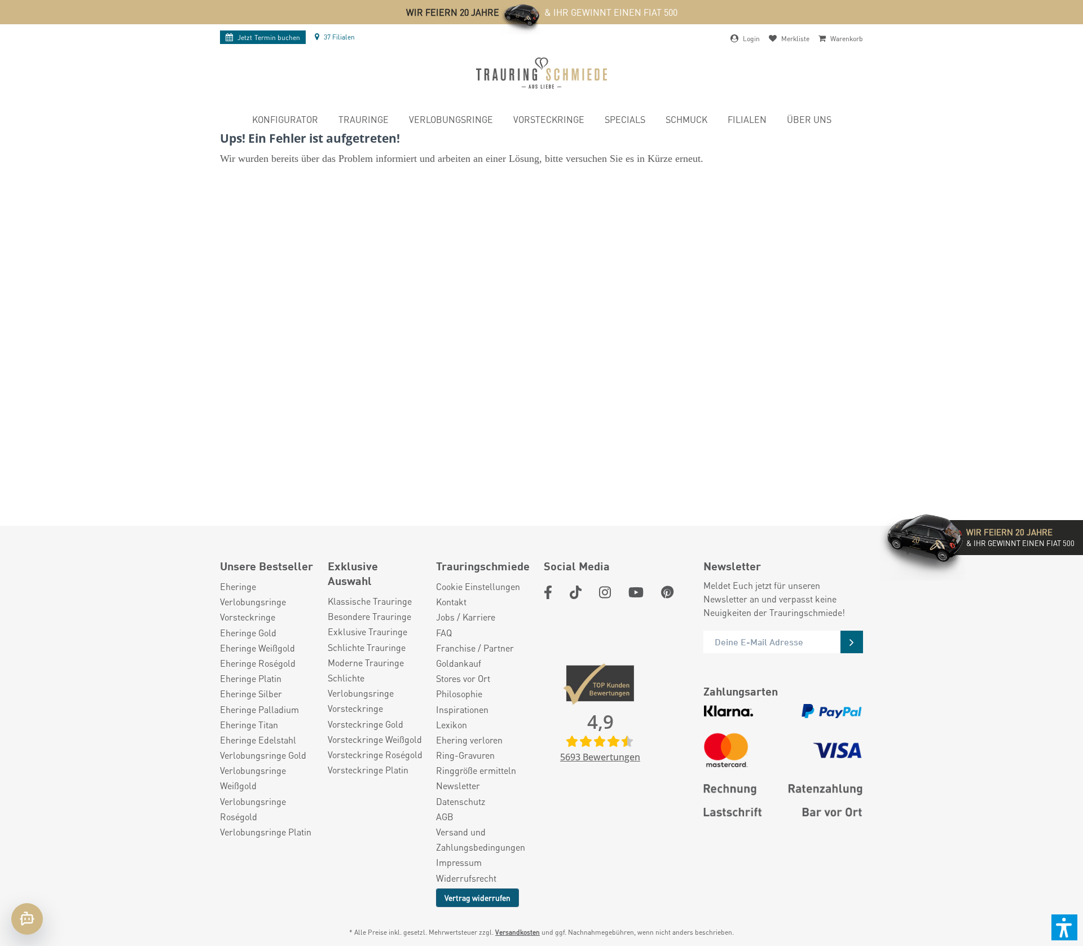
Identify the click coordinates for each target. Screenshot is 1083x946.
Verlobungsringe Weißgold (253, 777)
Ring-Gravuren (465, 755)
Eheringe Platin (250, 678)
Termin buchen (268, 37)
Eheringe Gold (248, 633)
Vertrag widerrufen (477, 897)
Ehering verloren (469, 740)
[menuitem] (285, 121)
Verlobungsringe (253, 602)
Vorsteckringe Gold (365, 724)
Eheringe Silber (251, 693)
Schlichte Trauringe (367, 647)
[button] (1064, 927)
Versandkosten (517, 932)
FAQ (444, 633)
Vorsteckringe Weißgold (375, 739)
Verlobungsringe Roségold (253, 808)
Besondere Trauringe (369, 616)
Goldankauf (458, 663)
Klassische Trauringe (370, 601)
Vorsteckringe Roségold (375, 754)
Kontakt (451, 602)
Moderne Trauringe (366, 662)
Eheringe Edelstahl (258, 740)
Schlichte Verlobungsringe (361, 685)
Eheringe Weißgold (257, 648)
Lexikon (451, 725)
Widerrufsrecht (466, 878)
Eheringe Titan (249, 725)
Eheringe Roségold (258, 663)
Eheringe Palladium (259, 709)
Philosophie (459, 693)
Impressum (459, 862)
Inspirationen (462, 709)
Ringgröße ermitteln (476, 770)
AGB (445, 816)
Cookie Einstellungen (478, 586)
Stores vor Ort (463, 678)
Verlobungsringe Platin (265, 832)
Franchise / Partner (475, 648)
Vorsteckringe (247, 617)
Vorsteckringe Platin (368, 770)
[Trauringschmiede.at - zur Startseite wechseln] (541, 73)
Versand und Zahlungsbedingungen (480, 839)
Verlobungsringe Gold (263, 755)
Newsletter (458, 785)
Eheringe (238, 586)
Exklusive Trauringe (367, 631)
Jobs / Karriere (465, 617)
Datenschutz (460, 801)
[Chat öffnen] (27, 919)
